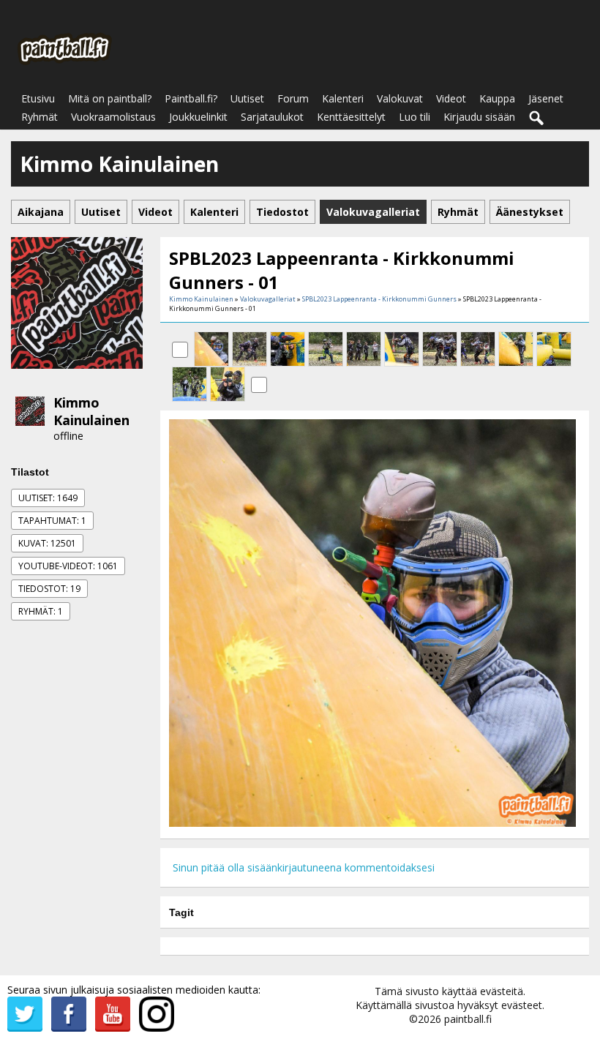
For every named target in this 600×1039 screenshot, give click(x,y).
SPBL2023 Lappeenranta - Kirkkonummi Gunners (379, 299)
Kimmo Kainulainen (91, 411)
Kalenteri (343, 98)
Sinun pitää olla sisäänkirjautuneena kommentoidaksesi (304, 867)
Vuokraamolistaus (113, 117)
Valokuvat (400, 98)
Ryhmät (39, 117)
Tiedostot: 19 (49, 588)
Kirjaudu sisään (479, 117)
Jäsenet (545, 98)
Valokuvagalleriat (268, 299)
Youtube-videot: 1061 (68, 566)
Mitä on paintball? (109, 98)
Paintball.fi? (191, 98)
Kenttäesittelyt (351, 117)
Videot (451, 98)
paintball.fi (468, 1019)
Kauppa (497, 98)
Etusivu (38, 98)
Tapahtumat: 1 (52, 520)
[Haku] (537, 119)
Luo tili (414, 117)
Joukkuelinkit (198, 117)
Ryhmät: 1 (40, 611)
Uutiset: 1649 (48, 498)
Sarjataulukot (272, 117)
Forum (293, 98)
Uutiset (247, 98)
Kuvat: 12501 (47, 543)
